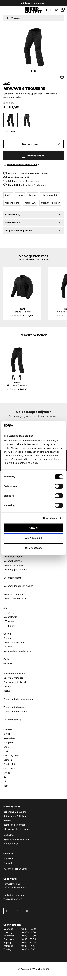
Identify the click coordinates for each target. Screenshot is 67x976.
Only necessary (33, 548)
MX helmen (9, 621)
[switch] (59, 486)
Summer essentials (14, 673)
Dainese (7, 759)
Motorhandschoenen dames (18, 586)
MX (5, 608)
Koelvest (7, 690)
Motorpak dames (12, 561)
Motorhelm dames (13, 577)
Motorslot (8, 646)
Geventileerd (12, 203)
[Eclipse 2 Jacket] (22, 286)
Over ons (8, 853)
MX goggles (9, 625)
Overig (7, 633)
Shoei (6, 746)
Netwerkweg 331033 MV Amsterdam (14, 885)
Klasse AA (30, 203)
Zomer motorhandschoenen (18, 699)
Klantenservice (11, 806)
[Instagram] (26, 911)
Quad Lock (9, 768)
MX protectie (10, 617)
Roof (5, 785)
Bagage (7, 638)
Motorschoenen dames (15, 598)
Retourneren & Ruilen (14, 816)
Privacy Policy (11, 843)
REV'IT (6, 734)
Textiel (32, 195)
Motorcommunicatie (14, 642)
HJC (5, 751)
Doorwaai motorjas (13, 677)
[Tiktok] (16, 911)
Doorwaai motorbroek (15, 682)
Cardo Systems (11, 755)
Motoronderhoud (12, 719)
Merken (7, 729)
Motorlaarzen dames (14, 594)
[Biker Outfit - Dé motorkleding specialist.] (33, 12)
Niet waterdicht (50, 195)
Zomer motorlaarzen (14, 707)
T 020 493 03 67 (12, 899)
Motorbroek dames (13, 556)
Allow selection (33, 537)
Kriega (6, 772)
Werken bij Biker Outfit (15, 869)
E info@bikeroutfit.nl (14, 895)
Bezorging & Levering (15, 811)
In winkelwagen (35, 155)
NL (46, 10)
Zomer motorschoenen (15, 711)
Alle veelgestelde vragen (16, 829)
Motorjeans (9, 686)
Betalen (7, 820)
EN (51, 10)
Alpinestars (9, 738)
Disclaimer (8, 835)
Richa (6, 777)
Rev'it (6, 82)
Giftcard (8, 663)
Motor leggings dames (15, 569)
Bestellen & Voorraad (14, 824)
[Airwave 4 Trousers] (17, 360)
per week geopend (35, 3)
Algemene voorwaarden (16, 839)
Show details (50, 517)
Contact (7, 863)
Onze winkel (10, 878)
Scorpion (8, 742)
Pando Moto (9, 764)
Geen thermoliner (50, 203)
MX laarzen (9, 612)
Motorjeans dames (13, 565)
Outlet (6, 659)
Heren (20, 195)
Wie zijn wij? (9, 858)
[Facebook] (6, 911)
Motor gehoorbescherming (17, 651)
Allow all (33, 527)
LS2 (5, 781)
